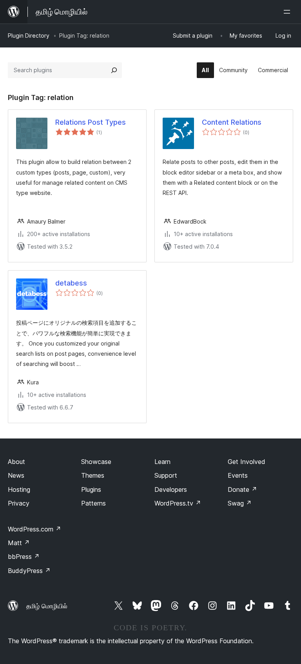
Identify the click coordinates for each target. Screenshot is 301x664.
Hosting (19, 489)
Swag (240, 503)
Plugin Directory (28, 35)
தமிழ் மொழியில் (46, 606)
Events (238, 475)
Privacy (18, 503)
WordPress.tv (177, 503)
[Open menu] (288, 12)
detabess (71, 283)
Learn (162, 462)
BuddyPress (29, 571)
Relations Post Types (90, 122)
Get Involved (246, 462)
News (16, 475)
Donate (242, 489)
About (16, 462)
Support (165, 475)
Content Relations (231, 122)
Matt (19, 543)
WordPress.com (34, 529)
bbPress (24, 556)
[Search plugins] (114, 70)
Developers (170, 489)
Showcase (96, 462)
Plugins (91, 489)
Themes (92, 475)
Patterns (93, 503)
